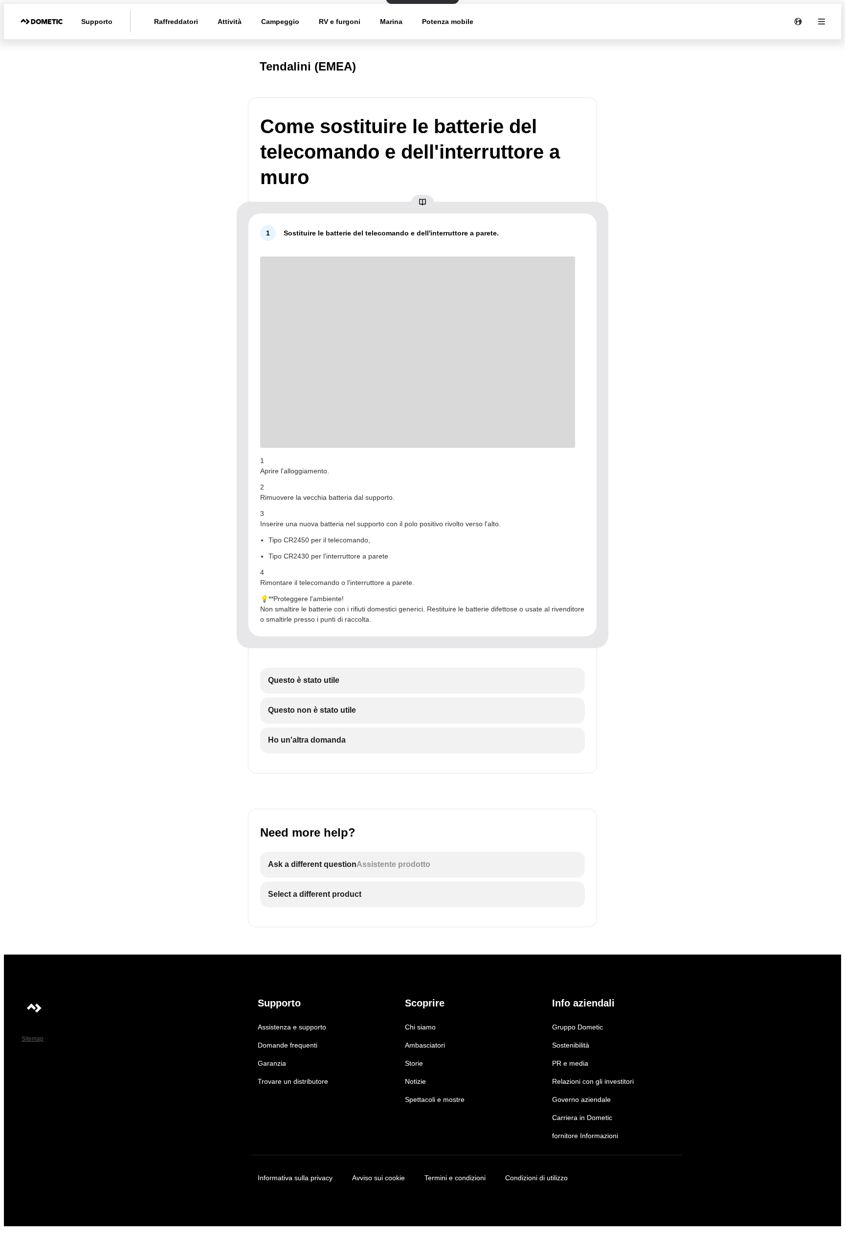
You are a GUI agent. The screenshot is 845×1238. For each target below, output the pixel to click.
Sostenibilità (570, 1045)
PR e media (570, 1063)
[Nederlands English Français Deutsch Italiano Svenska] (798, 21)
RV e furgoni (339, 21)
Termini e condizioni (455, 1178)
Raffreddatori (176, 21)
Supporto (96, 21)
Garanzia (272, 1063)
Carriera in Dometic (582, 1117)
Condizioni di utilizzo (536, 1178)
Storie (414, 1063)
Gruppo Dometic (577, 1027)
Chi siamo (420, 1027)
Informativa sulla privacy (295, 1178)
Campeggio (280, 21)
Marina (391, 21)
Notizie (415, 1081)
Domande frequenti (287, 1045)
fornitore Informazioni (585, 1136)
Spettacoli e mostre (435, 1099)
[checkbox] (422, 681)
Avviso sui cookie (378, 1178)
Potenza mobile (447, 21)
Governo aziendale (581, 1099)
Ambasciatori (425, 1045)
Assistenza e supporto (292, 1027)
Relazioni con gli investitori (593, 1081)
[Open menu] (821, 21)
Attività (230, 21)
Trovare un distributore (293, 1081)
